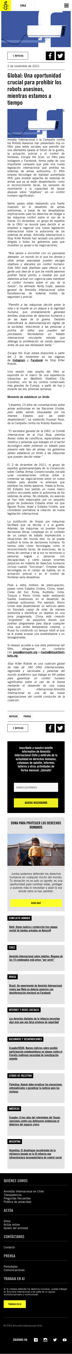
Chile (12, 947)
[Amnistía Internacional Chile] (5, 5)
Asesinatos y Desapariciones (25, 1039)
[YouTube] (64, 1339)
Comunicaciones (14, 1270)
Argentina (14, 1141)
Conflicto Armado (19, 918)
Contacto (9, 1247)
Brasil (12, 977)
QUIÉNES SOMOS (16, 1180)
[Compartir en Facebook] (50, 56)
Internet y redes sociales (24, 1010)
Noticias (13, 716)
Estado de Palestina (20, 1075)
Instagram (19, 360)
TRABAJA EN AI (14, 1304)
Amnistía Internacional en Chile (24, 1191)
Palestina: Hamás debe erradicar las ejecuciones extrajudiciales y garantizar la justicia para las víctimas (35, 1088)
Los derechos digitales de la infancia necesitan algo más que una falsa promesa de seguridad (34, 1020)
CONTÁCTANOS (14, 1236)
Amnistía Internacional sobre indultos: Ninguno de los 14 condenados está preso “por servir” (36, 958)
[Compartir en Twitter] (60, 56)
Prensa (27, 716)
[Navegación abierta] (66, 5)
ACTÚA (8, 1210)
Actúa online (12, 1224)
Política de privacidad (17, 1202)
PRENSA (9, 1255)
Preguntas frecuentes (17, 1198)
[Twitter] (55, 1339)
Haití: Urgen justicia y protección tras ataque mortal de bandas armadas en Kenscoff (33, 928)
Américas (14, 1108)
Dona (7, 1221)
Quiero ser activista (16, 1228)
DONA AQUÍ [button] (36, 903)
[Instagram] (45, 1339)
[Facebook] (36, 1339)
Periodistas (11, 1266)
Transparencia (12, 1195)
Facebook (37, 360)
